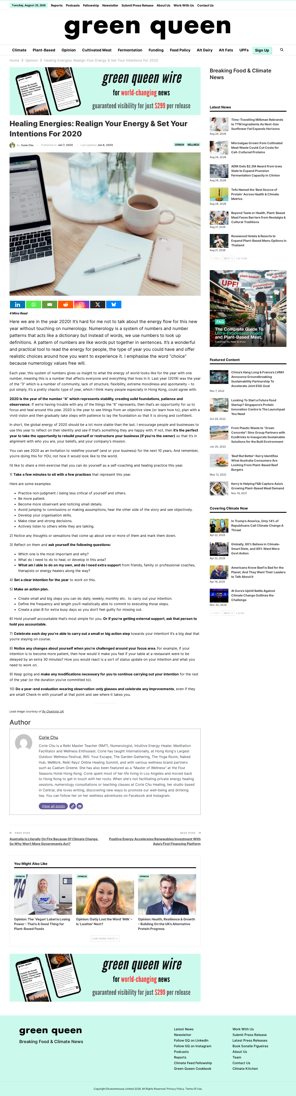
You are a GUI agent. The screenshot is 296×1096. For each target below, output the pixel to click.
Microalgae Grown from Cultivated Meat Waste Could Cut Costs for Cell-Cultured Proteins (257, 147)
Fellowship (91, 5)
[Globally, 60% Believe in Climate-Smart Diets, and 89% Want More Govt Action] (219, 549)
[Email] (49, 304)
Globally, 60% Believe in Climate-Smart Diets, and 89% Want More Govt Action (255, 548)
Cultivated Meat (97, 50)
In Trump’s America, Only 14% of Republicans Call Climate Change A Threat (257, 525)
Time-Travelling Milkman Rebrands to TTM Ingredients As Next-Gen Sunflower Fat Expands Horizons (257, 124)
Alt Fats (226, 50)
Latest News (184, 1029)
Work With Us (184, 5)
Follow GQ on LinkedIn (191, 1040)
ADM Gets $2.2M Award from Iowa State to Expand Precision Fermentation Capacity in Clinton (256, 170)
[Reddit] (65, 304)
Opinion (69, 50)
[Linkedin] (17, 304)
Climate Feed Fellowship (193, 1063)
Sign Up (262, 50)
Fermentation (130, 50)
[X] (97, 304)
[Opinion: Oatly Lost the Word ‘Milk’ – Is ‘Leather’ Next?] (105, 894)
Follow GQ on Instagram (192, 1046)
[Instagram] (81, 304)
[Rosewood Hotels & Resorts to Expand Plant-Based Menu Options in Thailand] (219, 241)
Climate (19, 50)
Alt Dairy (205, 50)
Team (237, 1057)
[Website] (72, 806)
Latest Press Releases (250, 1040)
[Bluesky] (113, 304)
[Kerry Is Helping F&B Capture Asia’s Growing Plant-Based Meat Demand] (219, 488)
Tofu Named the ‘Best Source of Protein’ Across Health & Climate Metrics (255, 194)
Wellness (193, 144)
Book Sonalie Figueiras (250, 1046)
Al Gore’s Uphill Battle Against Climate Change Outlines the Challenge (253, 595)
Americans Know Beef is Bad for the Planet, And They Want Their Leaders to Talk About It (258, 572)
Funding (156, 50)
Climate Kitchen (245, 1069)
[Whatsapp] (33, 304)
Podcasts (73, 5)
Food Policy (180, 50)
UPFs (244, 50)
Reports (57, 5)
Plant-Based (44, 50)
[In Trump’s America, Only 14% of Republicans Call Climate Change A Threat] (219, 526)
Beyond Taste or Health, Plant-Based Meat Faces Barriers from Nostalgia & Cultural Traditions (258, 217)
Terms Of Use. (193, 1088)
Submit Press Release (137, 5)
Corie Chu (48, 737)
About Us (163, 5)
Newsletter (110, 5)
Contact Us (205, 5)
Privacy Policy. (176, 1088)
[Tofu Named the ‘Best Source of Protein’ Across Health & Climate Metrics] (219, 194)
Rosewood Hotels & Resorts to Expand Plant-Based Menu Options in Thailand (258, 240)
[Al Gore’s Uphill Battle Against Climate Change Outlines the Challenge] (219, 596)
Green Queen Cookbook (192, 1069)
